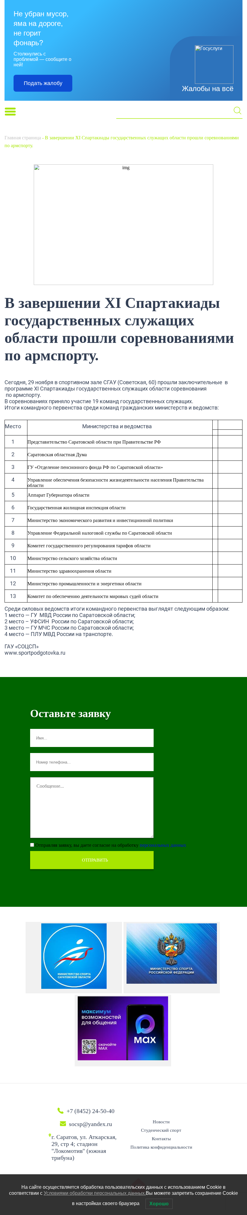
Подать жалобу (43, 83)
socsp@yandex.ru (90, 1124)
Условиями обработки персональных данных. (95, 1193)
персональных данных (163, 845)
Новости (161, 1121)
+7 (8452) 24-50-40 (90, 1111)
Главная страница (23, 137)
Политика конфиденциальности (161, 1147)
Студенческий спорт (161, 1130)
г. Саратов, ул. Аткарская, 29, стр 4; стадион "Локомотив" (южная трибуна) (84, 1147)
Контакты (161, 1138)
